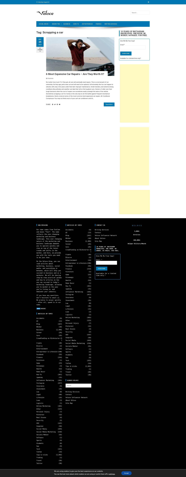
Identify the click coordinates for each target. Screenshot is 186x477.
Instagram (40, 383)
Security (39, 420)
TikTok (39, 452)
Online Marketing (43, 406)
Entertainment (42, 349)
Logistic (39, 403)
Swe (37, 446)
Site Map (69, 403)
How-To (76, 24)
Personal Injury (43, 412)
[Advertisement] (134, 93)
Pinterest (40, 415)
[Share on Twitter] (55, 104)
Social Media (43, 24)
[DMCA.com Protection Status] (41, 308)
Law (37, 392)
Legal (38, 394)
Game (38, 363)
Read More (109, 104)
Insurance (40, 386)
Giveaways (40, 366)
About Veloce (71, 400)
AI (37, 321)
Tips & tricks (42, 455)
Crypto (39, 343)
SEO (37, 423)
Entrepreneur (87, 24)
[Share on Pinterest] (57, 104)
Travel (39, 460)
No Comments (40, 50)
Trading (39, 457)
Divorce (39, 346)
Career (39, 332)
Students (39, 443)
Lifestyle (40, 397)
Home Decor (40, 372)
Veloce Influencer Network (76, 397)
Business (67, 24)
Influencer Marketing (45, 380)
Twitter (39, 463)
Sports (39, 440)
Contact (69, 394)
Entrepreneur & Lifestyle (46, 352)
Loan (38, 400)
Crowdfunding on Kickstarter (48, 338)
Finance (99, 24)
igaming (39, 377)
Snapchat (39, 426)
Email (122, 45)
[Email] (59, 104)
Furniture (40, 360)
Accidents (40, 318)
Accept (126, 473)
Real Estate (41, 417)
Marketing (56, 24)
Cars (38, 335)
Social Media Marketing (46, 432)
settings (112, 474)
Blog (38, 324)
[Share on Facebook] (52, 104)
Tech (38, 449)
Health (39, 369)
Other (38, 409)
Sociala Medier (42, 435)
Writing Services (111, 24)
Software (39, 437)
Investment (40, 389)
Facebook (39, 354)
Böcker (39, 327)
